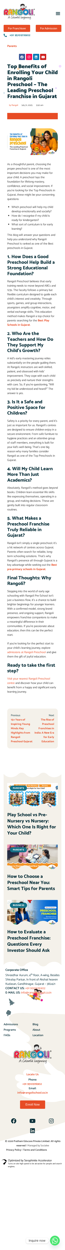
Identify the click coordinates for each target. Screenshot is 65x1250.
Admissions (11, 1024)
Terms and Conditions (35, 1150)
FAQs (7, 1035)
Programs (10, 1029)
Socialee (44, 1146)
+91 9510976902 (35, 988)
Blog (35, 1024)
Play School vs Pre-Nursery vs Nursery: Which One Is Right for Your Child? (31, 824)
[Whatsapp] (55, 1240)
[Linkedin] (36, 57)
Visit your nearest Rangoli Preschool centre (28, 681)
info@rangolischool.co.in (36, 992)
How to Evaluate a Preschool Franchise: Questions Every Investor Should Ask (29, 941)
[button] (57, 13)
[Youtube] (43, 57)
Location (37, 1035)
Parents (12, 46)
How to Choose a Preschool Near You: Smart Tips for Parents (31, 883)
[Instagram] (29, 57)
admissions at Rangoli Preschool (26, 652)
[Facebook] (22, 57)
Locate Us (32, 1074)
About (36, 1029)
